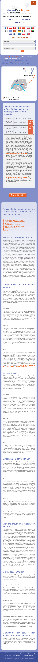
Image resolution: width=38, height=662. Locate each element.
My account (31, 23)
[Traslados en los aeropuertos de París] (14, 31)
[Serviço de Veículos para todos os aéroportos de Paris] (32, 28)
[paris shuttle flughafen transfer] (19, 31)
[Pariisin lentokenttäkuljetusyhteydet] (14, 34)
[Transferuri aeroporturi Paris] (19, 28)
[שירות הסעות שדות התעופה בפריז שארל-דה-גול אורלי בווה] (10, 31)
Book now (30, 122)
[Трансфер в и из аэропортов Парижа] (10, 28)
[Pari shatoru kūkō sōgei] (28, 31)
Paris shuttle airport (16, 56)
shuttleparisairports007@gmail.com (12, 658)
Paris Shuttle (7, 56)
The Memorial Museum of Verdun (14, 220)
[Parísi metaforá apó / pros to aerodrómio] (10, 34)
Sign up (31, 655)
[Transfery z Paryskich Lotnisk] (28, 28)
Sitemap (26, 655)
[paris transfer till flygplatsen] (19, 34)
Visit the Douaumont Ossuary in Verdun (15, 226)
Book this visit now (17, 655)
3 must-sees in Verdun (11, 227)
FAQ (28, 653)
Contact (23, 653)
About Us (17, 653)
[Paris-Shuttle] (18, 9)
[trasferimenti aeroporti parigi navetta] (23, 31)
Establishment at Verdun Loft (12, 224)
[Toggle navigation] (33, 3)
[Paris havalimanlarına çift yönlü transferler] (14, 28)
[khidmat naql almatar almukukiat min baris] (32, 31)
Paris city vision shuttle (8, 653)
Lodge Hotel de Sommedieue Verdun (15, 221)
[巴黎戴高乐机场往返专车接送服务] (23, 28)
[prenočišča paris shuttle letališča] (23, 34)
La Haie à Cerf (9, 223)
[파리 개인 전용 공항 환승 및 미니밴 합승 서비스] (6, 31)
